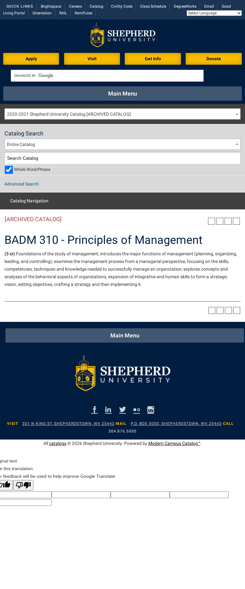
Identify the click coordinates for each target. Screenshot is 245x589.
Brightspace (51, 6)
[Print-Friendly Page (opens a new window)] (228, 221)
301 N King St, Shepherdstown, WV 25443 (68, 423)
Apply (31, 58)
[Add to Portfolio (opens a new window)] (211, 221)
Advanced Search (21, 183)
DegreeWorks (185, 6)
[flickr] (136, 409)
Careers (75, 6)
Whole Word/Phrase (32, 169)
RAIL (63, 13)
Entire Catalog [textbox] (21, 144)
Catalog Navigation (29, 200)
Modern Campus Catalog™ (174, 443)
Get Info (153, 58)
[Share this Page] (219, 221)
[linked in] (108, 409)
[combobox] (122, 114)
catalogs (57, 443)
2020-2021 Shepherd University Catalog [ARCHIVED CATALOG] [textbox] (69, 114)
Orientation (42, 13)
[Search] (235, 158)
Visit (92, 58)
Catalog (96, 6)
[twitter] (122, 409)
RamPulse (83, 13)
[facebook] (94, 409)
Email (209, 6)
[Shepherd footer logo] (122, 375)
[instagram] (150, 409)
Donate (213, 58)
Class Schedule (153, 6)
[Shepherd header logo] (122, 36)
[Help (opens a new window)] (236, 221)
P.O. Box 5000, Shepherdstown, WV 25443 (176, 423)
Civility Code (121, 6)
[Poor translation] (23, 485)
